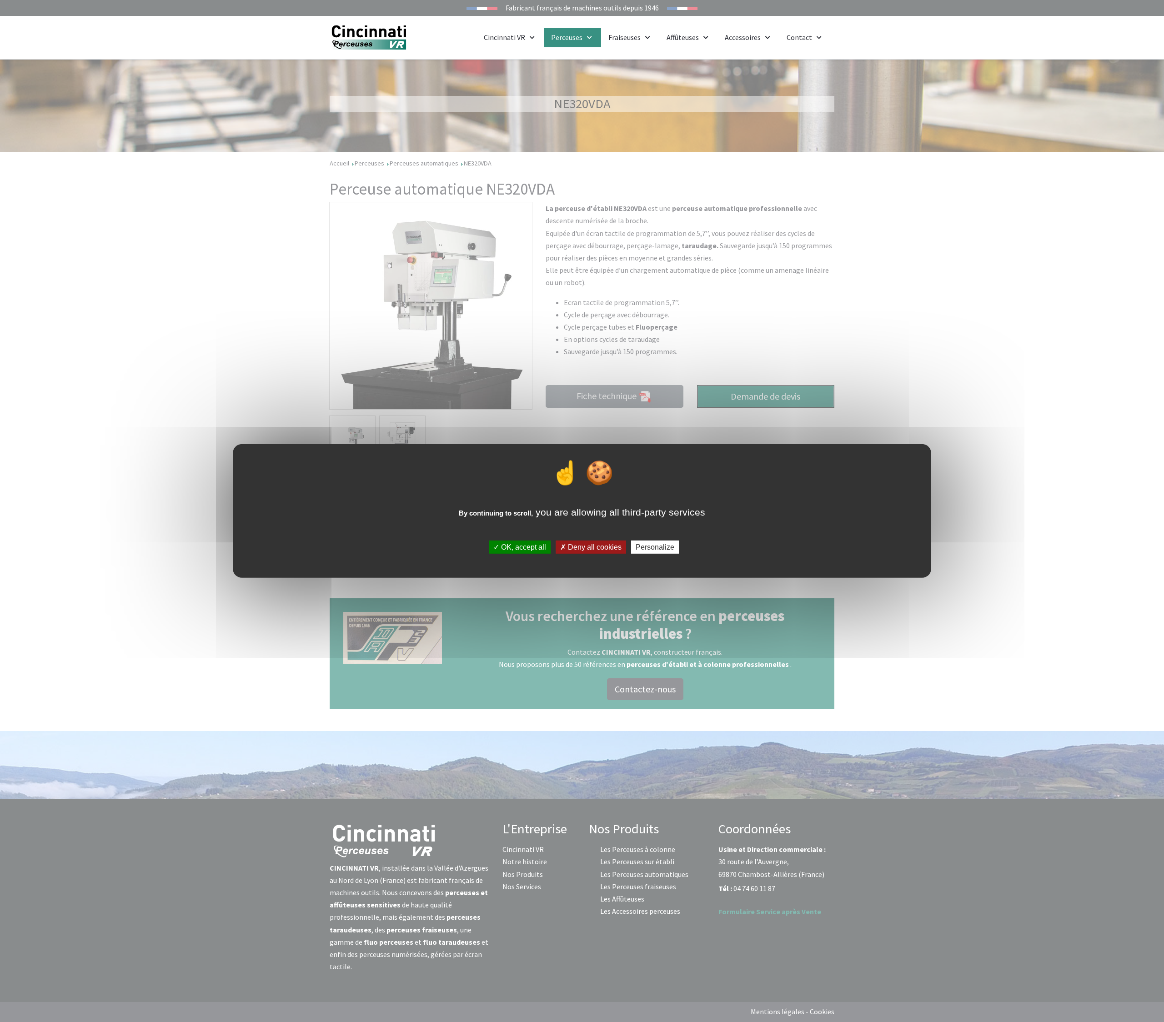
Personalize (655, 547)
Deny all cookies (594, 547)
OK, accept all (522, 547)
